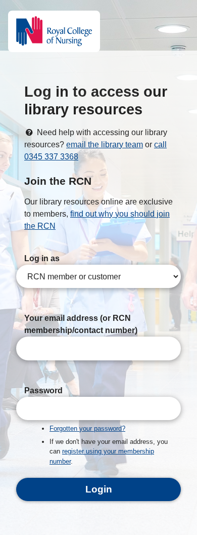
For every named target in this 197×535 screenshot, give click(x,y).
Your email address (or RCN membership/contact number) (80, 324)
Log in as (42, 258)
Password (43, 390)
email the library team (104, 144)
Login (98, 489)
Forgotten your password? (87, 428)
